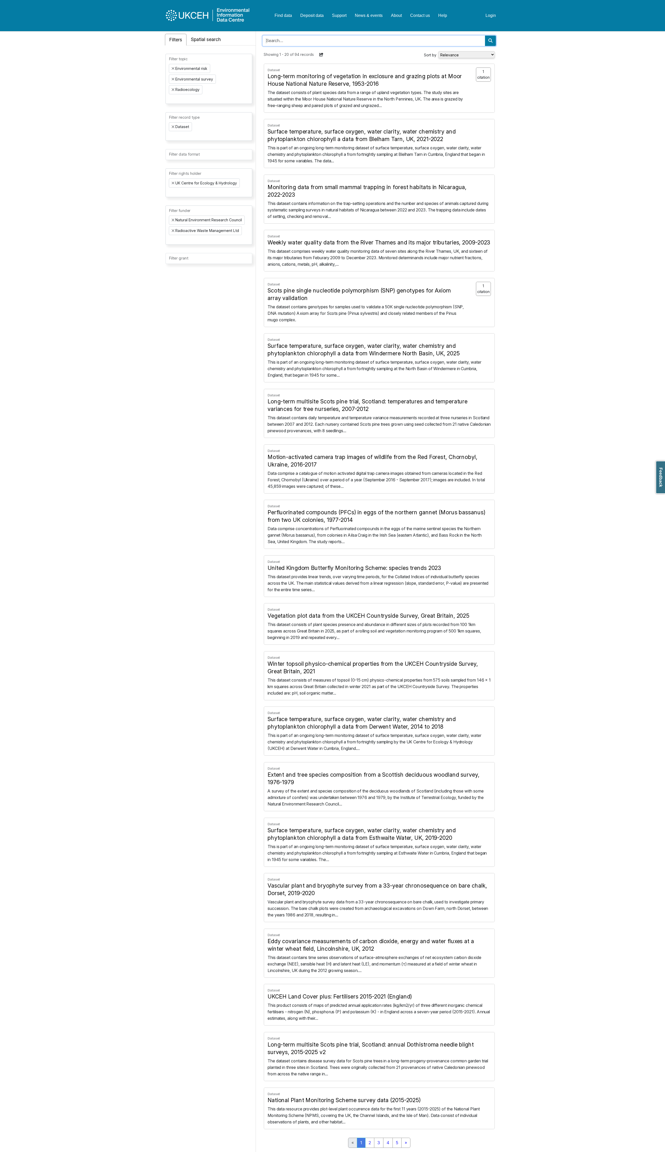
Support (339, 15)
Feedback (661, 477)
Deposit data (312, 15)
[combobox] (208, 79)
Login (491, 15)
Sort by (430, 55)
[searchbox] (170, 99)
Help (442, 15)
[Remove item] (173, 68)
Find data (283, 15)
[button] (321, 54)
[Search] (490, 41)
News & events (369, 15)
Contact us (420, 15)
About (396, 15)
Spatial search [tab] (206, 39)
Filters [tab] (175, 39)
